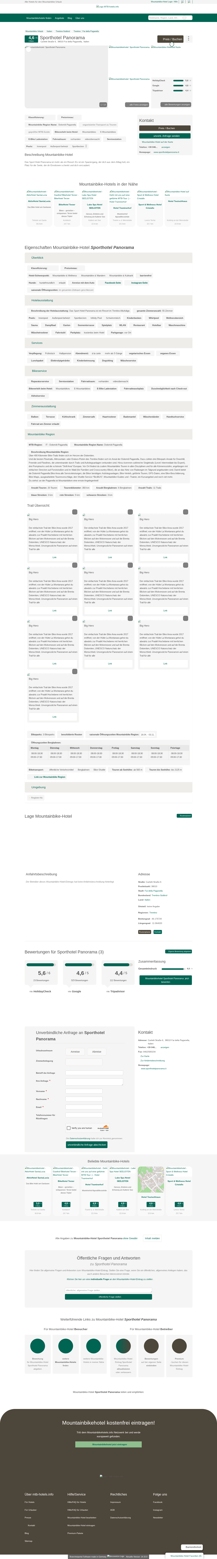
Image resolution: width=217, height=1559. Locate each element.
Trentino (153, 912)
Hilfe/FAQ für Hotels (76, 1502)
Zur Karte (145, 1056)
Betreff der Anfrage (45, 1073)
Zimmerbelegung (44, 1061)
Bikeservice (39, 370)
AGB (112, 1510)
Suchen (190, 17)
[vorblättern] (100, 77)
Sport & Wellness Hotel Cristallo (150, 206)
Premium (186, 187)
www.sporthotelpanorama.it (166, 152)
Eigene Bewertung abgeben (179, 951)
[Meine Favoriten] (90, 18)
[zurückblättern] (32, 77)
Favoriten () (186, 1556)
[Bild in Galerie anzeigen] (129, 61)
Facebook (157, 1502)
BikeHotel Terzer (67, 204)
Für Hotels (29, 1502)
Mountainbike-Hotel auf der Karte (157, 142)
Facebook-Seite (113, 282)
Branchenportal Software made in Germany (87, 1557)
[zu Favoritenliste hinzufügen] (28, 49)
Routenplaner (185, 816)
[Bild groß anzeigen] (53, 515)
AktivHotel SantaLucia (39, 201)
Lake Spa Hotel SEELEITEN (94, 206)
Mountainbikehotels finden (38, 18)
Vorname (40, 1091)
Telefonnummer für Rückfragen (45, 1117)
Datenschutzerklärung (80, 1138)
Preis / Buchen (172, 39)
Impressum (115, 1502)
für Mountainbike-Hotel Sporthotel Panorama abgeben (37, 1364)
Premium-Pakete (75, 1533)
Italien (147, 900)
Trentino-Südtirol (159, 895)
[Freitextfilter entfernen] (184, 18)
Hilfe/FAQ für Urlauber (77, 1510)
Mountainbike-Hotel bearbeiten (81, 1517)
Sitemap (28, 1541)
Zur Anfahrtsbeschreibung (153, 1060)
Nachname (41, 1099)
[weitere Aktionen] (188, 39)
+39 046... (153, 147)
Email (39, 1107)
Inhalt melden (152, 1238)
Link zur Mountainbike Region (49, 777)
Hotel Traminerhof (122, 208)
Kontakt (157, 932)
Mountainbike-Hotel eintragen (81, 1525)
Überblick (37, 257)
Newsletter (158, 1517)
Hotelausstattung (42, 300)
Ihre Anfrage (42, 1081)
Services (37, 342)
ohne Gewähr (130, 1238)
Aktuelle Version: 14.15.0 (136, 1557)
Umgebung (38, 787)
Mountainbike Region (41, 434)
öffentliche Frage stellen (109, 1297)
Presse (28, 1517)
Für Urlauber (31, 1510)
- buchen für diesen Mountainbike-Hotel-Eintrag (179, 1364)
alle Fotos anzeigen (138, 104)
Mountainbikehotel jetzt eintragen (109, 1444)
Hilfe (176, 2)
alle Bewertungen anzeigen (177, 104)
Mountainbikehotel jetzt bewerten (167, 980)
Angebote (59, 18)
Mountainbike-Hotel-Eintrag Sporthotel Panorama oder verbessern (123, 1365)
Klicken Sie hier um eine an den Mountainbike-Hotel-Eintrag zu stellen (109, 1279)
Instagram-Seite (139, 282)
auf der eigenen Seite (151, 1362)
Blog (70, 18)
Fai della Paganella (154, 891)
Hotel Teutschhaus (177, 201)
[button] (66, 77)
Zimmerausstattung (43, 406)
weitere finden (65, 1362)
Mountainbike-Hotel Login (161, 2)
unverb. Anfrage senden (166, 135)
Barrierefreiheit (193, 1547)
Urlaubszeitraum (44, 1050)
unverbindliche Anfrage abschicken (87, 1144)
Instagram (158, 1510)
